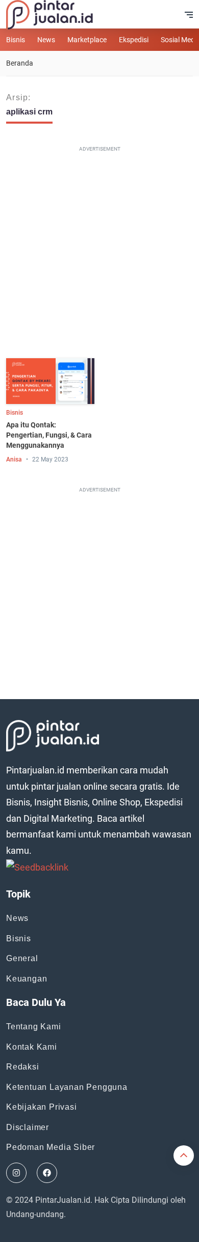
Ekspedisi (133, 40)
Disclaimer (27, 1127)
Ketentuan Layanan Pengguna (67, 1087)
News (46, 40)
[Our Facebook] (47, 1173)
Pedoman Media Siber (50, 1147)
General (22, 958)
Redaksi (22, 1066)
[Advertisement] (99, 254)
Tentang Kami (33, 1026)
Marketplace (87, 40)
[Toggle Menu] (189, 14)
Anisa (14, 459)
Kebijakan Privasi (41, 1107)
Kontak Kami (31, 1047)
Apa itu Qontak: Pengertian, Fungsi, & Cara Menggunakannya (49, 435)
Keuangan (26, 978)
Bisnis (15, 40)
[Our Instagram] (16, 1173)
